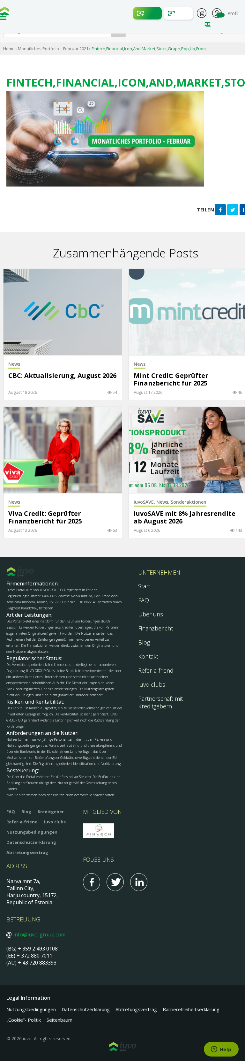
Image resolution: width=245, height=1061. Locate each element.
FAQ (143, 600)
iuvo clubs (55, 822)
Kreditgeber (51, 811)
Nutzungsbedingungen (31, 832)
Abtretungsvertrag (27, 852)
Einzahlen (147, 13)
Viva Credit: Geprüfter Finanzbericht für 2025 (45, 517)
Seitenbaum (59, 1020)
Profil (217, 12)
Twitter (115, 882)
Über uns (150, 614)
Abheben (178, 13)
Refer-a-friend (156, 670)
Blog (144, 642)
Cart (201, 14)
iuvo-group (5, 12)
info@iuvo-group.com (39, 934)
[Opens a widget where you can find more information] (221, 1050)
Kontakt (148, 656)
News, (163, 502)
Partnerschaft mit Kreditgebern (160, 702)
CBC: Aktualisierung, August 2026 (62, 376)
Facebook (91, 882)
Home (9, 48)
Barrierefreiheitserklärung (191, 1009)
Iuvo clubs (151, 684)
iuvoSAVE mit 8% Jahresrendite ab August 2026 (184, 517)
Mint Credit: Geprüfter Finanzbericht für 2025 (171, 379)
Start (144, 586)
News (14, 364)
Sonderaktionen (188, 502)
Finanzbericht (155, 628)
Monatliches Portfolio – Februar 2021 (53, 48)
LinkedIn (138, 882)
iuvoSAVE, (145, 502)
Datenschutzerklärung (31, 842)
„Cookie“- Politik (23, 1020)
